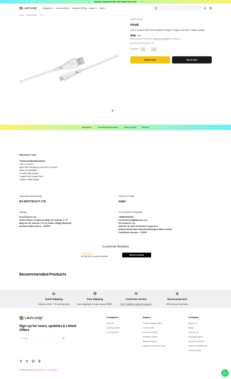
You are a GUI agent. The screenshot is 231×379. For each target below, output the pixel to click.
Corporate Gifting (79, 8)
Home (21, 15)
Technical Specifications (108, 127)
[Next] (142, 2)
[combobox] (176, 8)
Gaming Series (113, 327)
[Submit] (156, 8)
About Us (192, 323)
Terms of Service (196, 341)
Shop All (110, 323)
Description (87, 127)
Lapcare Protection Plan (154, 345)
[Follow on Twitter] (27, 361)
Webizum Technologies (47, 370)
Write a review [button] (136, 255)
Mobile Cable (31, 15)
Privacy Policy (194, 350)
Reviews (145, 127)
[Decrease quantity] (143, 49)
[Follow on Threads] (39, 361)
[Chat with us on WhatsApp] (225, 373)
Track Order (148, 327)
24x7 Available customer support (136, 304)
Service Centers (150, 332)
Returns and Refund (197, 345)
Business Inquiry (195, 336)
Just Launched (61, 8)
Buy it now (192, 59)
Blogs (190, 327)
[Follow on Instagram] (33, 361)
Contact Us (193, 332)
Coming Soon (112, 332)
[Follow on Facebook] (20, 361)
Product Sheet (130, 127)
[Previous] (88, 2)
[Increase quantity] (154, 49)
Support (92, 8)
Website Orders (150, 336)
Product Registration (152, 323)
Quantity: (134, 49)
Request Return (150, 341)
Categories (46, 8)
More (102, 8)
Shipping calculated (161, 39)
